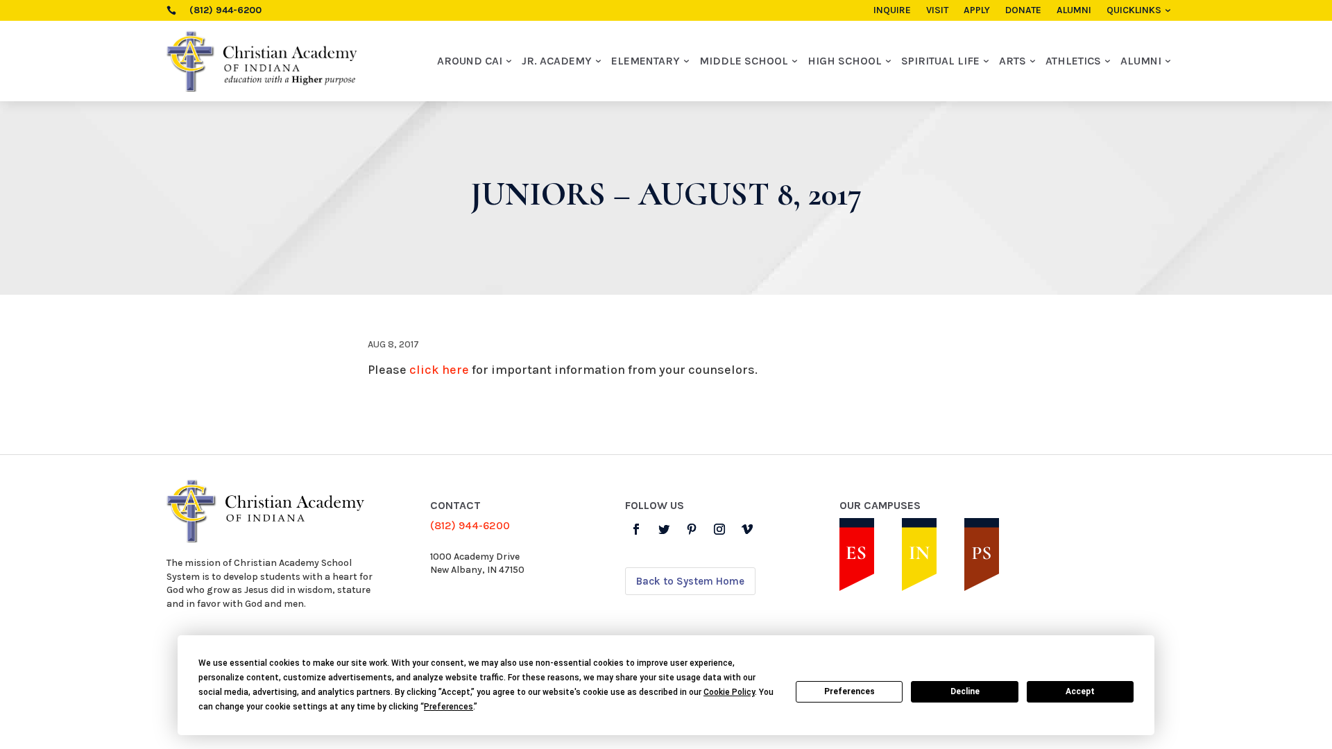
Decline (965, 691)
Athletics (1073, 60)
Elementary (645, 60)
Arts (1012, 60)
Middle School (743, 60)
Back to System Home (690, 581)
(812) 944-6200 (470, 525)
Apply (977, 11)
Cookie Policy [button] (729, 692)
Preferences (849, 691)
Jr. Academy (557, 60)
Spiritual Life (940, 60)
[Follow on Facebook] (636, 529)
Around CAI (469, 60)
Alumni (1074, 11)
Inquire (892, 11)
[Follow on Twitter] (664, 529)
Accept (1080, 691)
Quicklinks (1134, 11)
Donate (1023, 11)
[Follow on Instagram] (719, 529)
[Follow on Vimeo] (747, 529)
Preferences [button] (448, 707)
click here (439, 369)
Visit (937, 11)
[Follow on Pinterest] (692, 529)
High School (845, 60)
